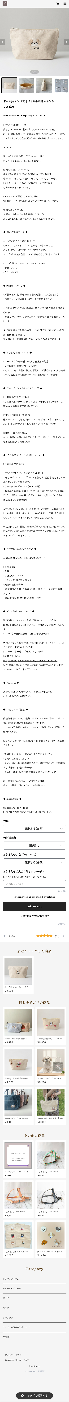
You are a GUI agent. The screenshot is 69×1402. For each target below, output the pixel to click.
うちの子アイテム (11, 1278)
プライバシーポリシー (14, 1355)
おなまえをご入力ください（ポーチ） (23, 871)
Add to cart (34, 906)
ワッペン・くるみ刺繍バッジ (16, 1327)
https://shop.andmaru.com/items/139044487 (30, 660)
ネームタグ (8, 1317)
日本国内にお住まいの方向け (34, 916)
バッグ (6, 1308)
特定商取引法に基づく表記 (17, 1360)
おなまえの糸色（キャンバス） (19, 854)
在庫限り (7, 1337)
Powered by (31, 1371)
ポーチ (6, 1298)
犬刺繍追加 (10, 837)
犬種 (6, 820)
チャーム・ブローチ (12, 1288)
